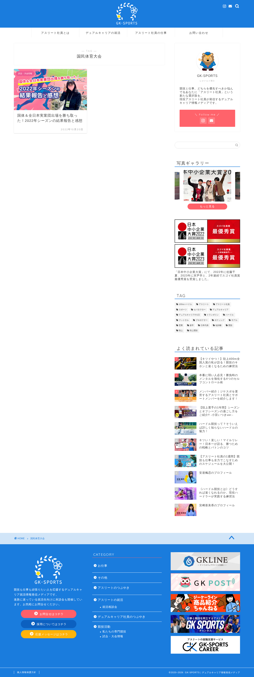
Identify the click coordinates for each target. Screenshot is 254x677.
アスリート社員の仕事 (151, 33)
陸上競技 (194, 331)
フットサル (184, 320)
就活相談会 (109, 606)
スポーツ (183, 309)
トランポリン (213, 315)
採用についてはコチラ (51, 624)
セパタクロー (200, 309)
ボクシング (219, 320)
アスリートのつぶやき (114, 587)
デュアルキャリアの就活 (103, 33)
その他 (102, 577)
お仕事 (102, 565)
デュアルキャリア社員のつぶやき (121, 616)
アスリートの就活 (110, 599)
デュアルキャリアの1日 (189, 315)
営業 (181, 325)
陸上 (181, 331)
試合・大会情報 (112, 636)
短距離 (218, 325)
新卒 (192, 325)
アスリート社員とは (55, 33)
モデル (234, 320)
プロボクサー (202, 320)
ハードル (230, 315)
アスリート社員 (223, 304)
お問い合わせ (198, 33)
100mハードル (185, 304)
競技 (230, 325)
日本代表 (205, 325)
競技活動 (104, 626)
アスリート (204, 304)
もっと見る (207, 206)
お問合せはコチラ (51, 614)
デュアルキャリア (220, 309)
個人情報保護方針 (26, 672)
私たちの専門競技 (114, 631)
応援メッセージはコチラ (51, 634)
